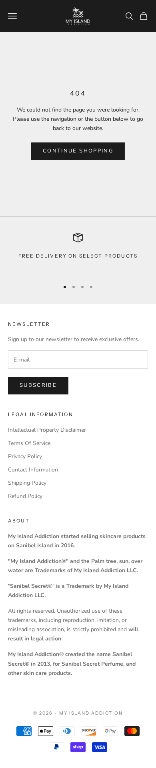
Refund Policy (25, 496)
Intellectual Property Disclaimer (47, 430)
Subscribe (38, 385)
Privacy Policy (25, 456)
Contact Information (33, 469)
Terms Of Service (29, 443)
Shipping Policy (27, 483)
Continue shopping (78, 150)
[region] (78, 252)
